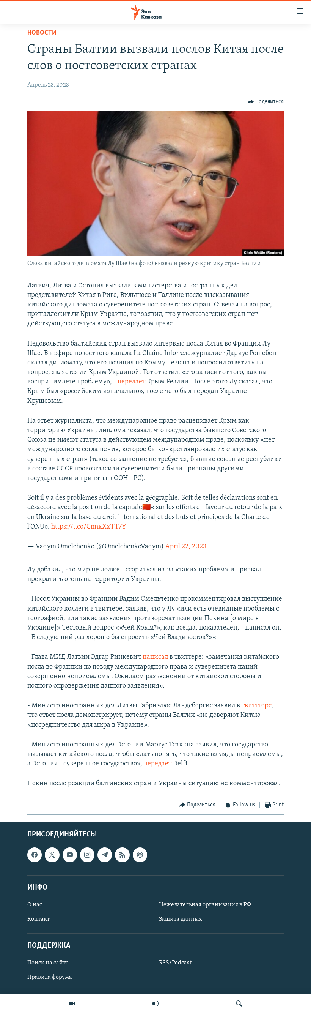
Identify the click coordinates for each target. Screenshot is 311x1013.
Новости (42, 33)
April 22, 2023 (185, 546)
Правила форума (49, 977)
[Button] (266, 102)
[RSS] (122, 854)
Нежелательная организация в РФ (205, 905)
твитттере (257, 705)
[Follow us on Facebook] (34, 854)
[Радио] (155, 1003)
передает (131, 382)
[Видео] (72, 1003)
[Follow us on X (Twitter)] (52, 854)
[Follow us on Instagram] (87, 854)
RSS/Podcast (175, 963)
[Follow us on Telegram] (104, 854)
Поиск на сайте (48, 963)
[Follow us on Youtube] (70, 854)
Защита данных (180, 919)
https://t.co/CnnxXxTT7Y (88, 527)
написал (155, 657)
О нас (34, 905)
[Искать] (239, 1003)
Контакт (38, 919)
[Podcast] (140, 854)
